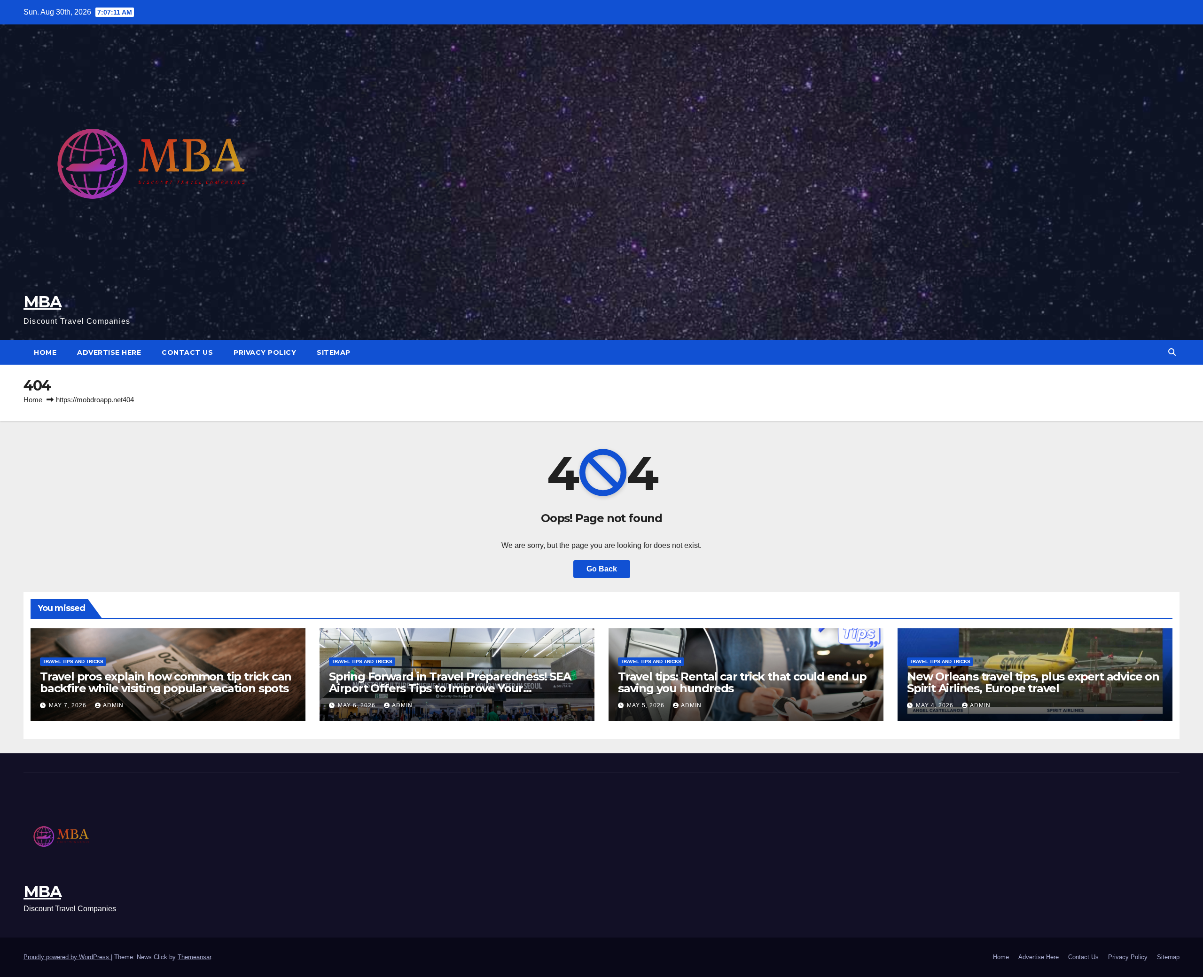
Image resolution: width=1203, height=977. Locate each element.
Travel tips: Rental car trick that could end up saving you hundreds (742, 682)
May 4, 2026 (935, 705)
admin (113, 705)
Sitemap (334, 352)
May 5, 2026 (646, 705)
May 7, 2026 (68, 705)
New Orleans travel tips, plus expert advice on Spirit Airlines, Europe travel (1033, 682)
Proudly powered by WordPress (67, 957)
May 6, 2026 (357, 705)
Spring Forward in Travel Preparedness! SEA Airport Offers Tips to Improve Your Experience (450, 688)
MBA (42, 302)
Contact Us (187, 352)
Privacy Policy (265, 352)
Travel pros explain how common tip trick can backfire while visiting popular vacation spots (165, 682)
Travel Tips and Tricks (73, 661)
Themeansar (194, 957)
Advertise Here (109, 352)
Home (45, 352)
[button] (1172, 352)
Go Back (601, 569)
